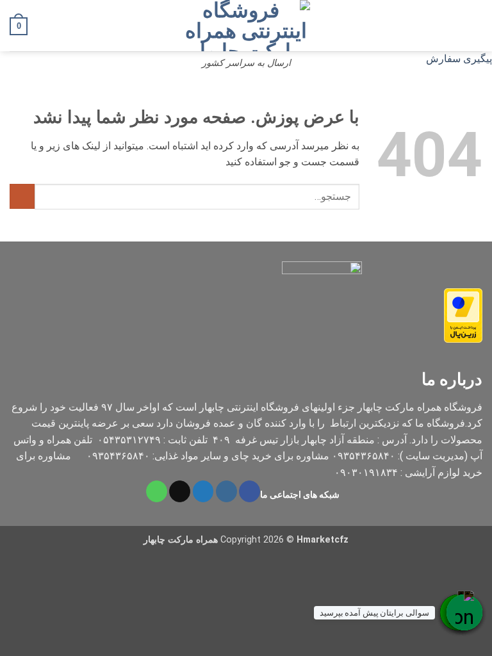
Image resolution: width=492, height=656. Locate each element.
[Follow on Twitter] (203, 491)
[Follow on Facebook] (249, 491)
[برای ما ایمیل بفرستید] (179, 491)
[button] (474, 25)
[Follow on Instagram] (226, 491)
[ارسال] (22, 196)
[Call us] (156, 491)
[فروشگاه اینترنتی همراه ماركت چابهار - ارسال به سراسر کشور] (246, 25)
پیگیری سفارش (459, 59)
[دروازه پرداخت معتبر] (463, 315)
